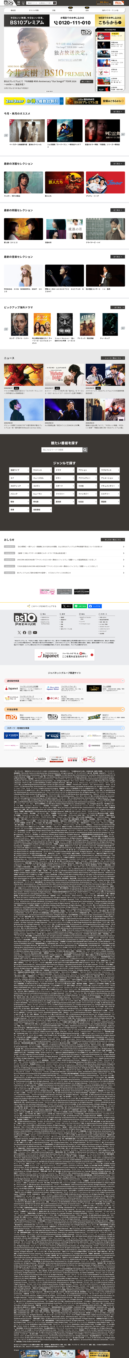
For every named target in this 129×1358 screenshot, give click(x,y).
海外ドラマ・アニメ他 (110, 10)
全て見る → (117, 111)
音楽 (87, 10)
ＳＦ (12, 478)
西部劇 (103, 501)
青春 (12, 509)
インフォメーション (85, 624)
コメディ (36, 486)
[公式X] (19, 632)
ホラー (58, 478)
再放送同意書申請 (104, 619)
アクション (82, 470)
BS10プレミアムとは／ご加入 (86, 618)
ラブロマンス (106, 470)
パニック (14, 493)
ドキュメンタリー (108, 486)
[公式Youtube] (35, 632)
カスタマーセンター (105, 626)
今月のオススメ (45, 617)
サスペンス (37, 470)
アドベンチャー (84, 478)
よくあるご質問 (103, 624)
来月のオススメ (45, 619)
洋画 (53, 10)
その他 (81, 486)
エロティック (16, 486)
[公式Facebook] (24, 632)
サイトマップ (103, 631)
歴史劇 (58, 501)
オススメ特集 (34, 10)
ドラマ (58, 470)
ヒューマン (37, 493)
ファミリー (60, 493)
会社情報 (102, 633)
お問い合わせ (103, 617)
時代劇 (35, 501)
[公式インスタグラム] (30, 632)
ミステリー (105, 493)
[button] (6, 53)
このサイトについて (105, 629)
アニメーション (107, 478)
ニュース (82, 621)
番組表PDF (63, 619)
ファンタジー (83, 493)
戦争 (12, 501)
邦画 (70, 10)
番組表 (13, 10)
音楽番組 (36, 509)
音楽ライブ (15, 470)
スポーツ (59, 486)
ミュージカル (38, 478)
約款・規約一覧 (103, 622)
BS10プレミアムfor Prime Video (45, 623)
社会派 (81, 501)
